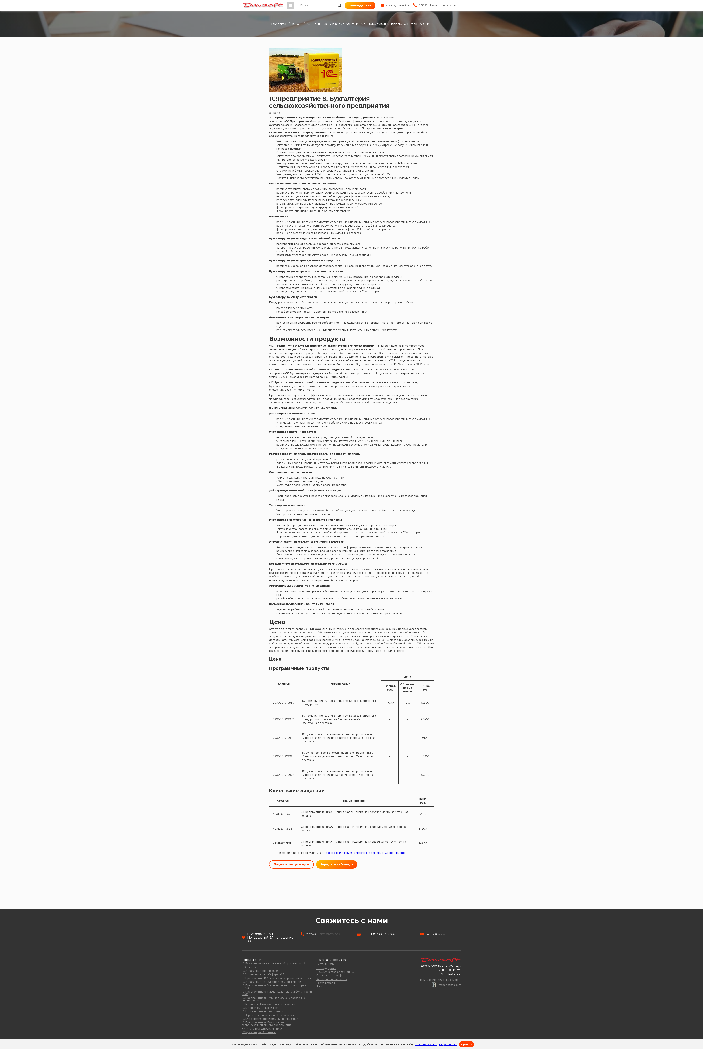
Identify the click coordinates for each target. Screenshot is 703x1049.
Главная (278, 23)
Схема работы (325, 983)
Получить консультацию (291, 864)
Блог (296, 23)
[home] (263, 5)
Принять (466, 1044)
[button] (290, 5)
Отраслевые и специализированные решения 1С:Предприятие (364, 853)
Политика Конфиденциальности (440, 979)
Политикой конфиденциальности (436, 1044)
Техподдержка (360, 5)
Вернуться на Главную (336, 864)
